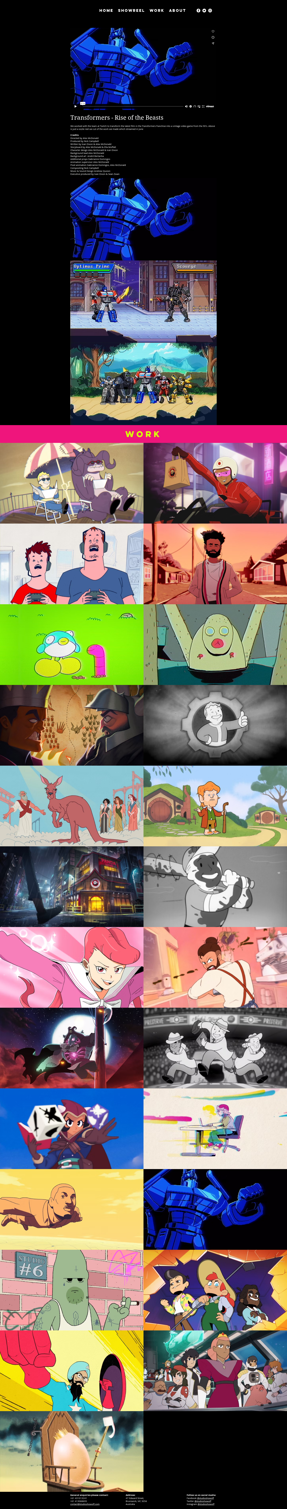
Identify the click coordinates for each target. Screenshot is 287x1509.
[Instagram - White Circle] (210, 10)
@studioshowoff (205, 1498)
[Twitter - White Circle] (204, 10)
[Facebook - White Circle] (198, 10)
